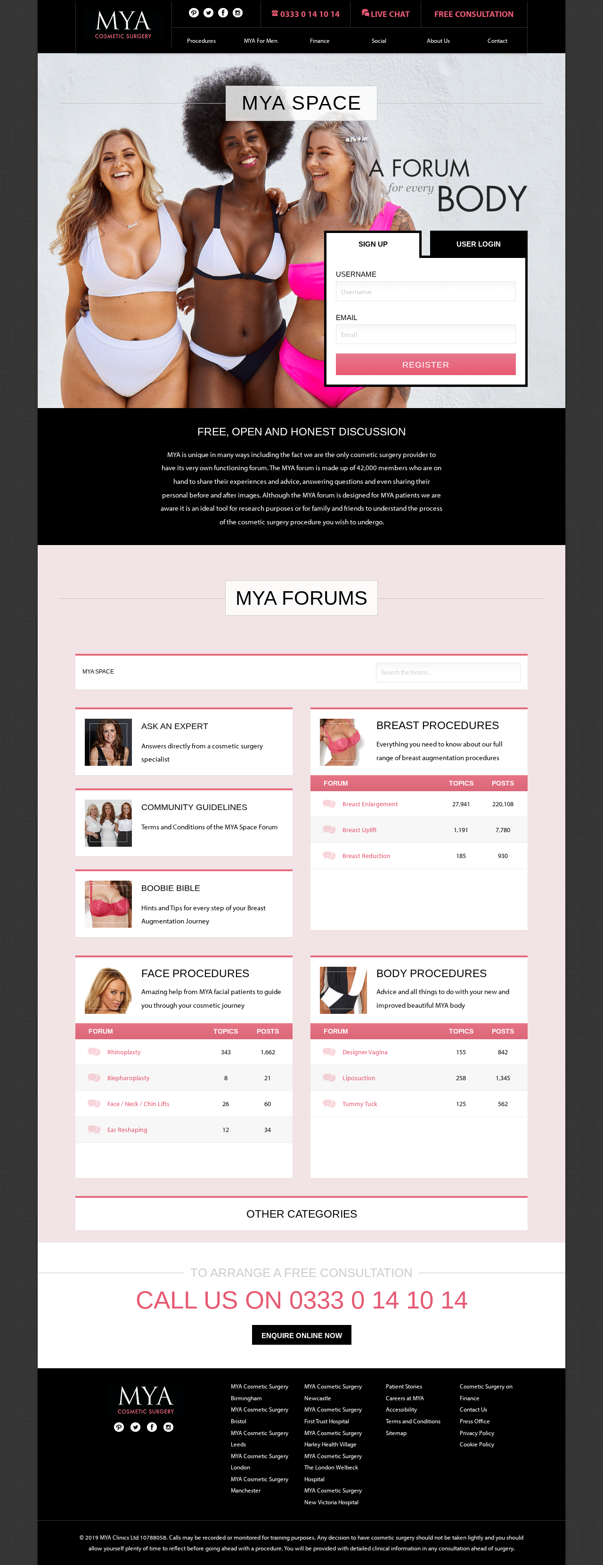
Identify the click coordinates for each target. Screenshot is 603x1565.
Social (379, 40)
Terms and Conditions (413, 1421)
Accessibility (401, 1409)
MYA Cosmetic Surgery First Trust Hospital (333, 1415)
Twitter (209, 12)
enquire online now (301, 1336)
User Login (478, 244)
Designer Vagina (365, 1052)
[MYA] (124, 25)
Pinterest (194, 12)
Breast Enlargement (370, 804)
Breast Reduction (366, 855)
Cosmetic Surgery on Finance (486, 1392)
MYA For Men (260, 40)
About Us (438, 40)
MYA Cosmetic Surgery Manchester (259, 1484)
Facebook (223, 12)
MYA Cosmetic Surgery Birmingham (259, 1392)
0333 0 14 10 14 (310, 13)
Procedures (201, 40)
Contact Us (473, 1409)
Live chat (390, 13)
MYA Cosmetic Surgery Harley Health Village (333, 1438)
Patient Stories (404, 1386)
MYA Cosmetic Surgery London (259, 1461)
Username (356, 274)
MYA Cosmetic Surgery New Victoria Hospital (333, 1496)
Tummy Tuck (359, 1104)
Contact (497, 40)
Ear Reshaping (127, 1129)
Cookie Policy (477, 1444)
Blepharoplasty (128, 1078)
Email (346, 317)
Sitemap (396, 1433)
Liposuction (358, 1078)
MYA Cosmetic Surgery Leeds (259, 1438)
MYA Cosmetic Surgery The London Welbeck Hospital (333, 1467)
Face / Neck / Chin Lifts (138, 1104)
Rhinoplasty (124, 1052)
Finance (320, 40)
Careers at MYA (405, 1398)
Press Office (475, 1421)
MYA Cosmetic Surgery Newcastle (333, 1392)
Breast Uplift (359, 830)
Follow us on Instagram (238, 12)
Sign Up (373, 244)
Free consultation (473, 13)
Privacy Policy (477, 1433)
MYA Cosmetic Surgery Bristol (259, 1415)
